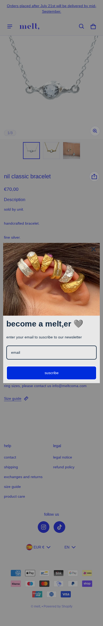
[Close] (93, 249)
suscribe (52, 373)
